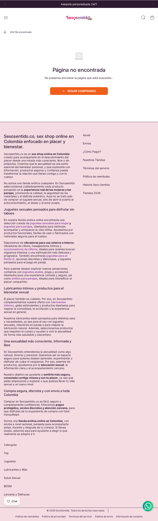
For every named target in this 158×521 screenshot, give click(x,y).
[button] (6, 4)
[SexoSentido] (79, 17)
